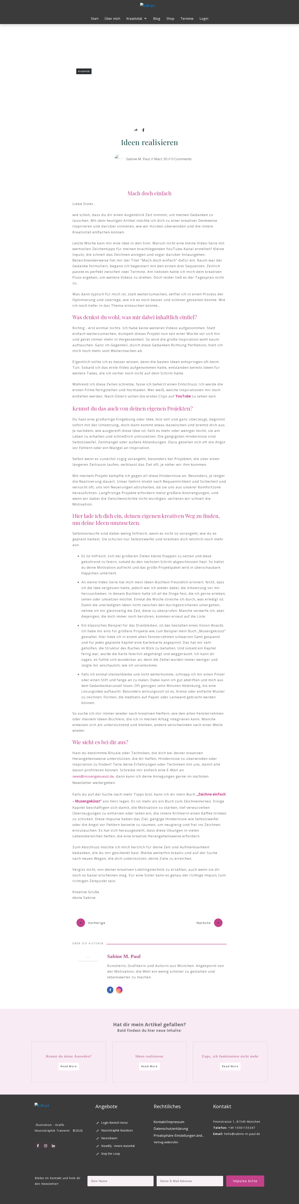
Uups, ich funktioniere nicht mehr (230, 1056)
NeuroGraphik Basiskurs (117, 1130)
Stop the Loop (110, 1153)
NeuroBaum (109, 1138)
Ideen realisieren (149, 1056)
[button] (179, 1135)
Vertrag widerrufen (166, 1142)
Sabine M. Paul (124, 956)
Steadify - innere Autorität (118, 1146)
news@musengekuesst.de (93, 776)
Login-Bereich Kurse (114, 1123)
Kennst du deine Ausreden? (69, 1056)
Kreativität (84, 71)
